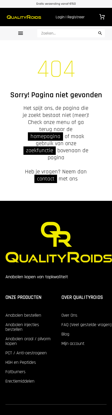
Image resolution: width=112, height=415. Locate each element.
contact (45, 179)
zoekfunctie (39, 150)
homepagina (45, 136)
